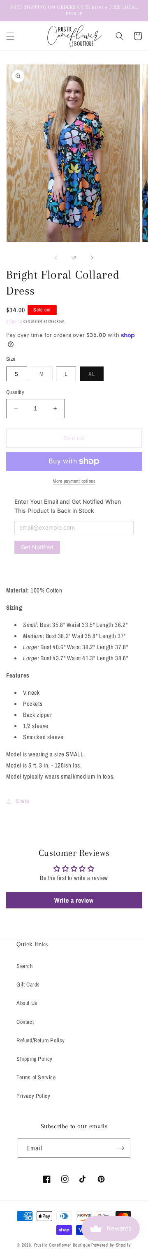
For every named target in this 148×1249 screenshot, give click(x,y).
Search (24, 966)
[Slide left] (56, 258)
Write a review (73, 900)
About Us (26, 1003)
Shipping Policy (34, 1058)
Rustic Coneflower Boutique (62, 1245)
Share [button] (22, 800)
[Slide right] (92, 258)
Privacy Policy (33, 1095)
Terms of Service (36, 1077)
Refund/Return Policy (40, 1040)
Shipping (14, 321)
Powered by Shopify (111, 1245)
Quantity (15, 392)
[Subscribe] (121, 1148)
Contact (25, 1021)
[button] (10, 36)
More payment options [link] (74, 481)
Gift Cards (28, 984)
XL (96, 375)
